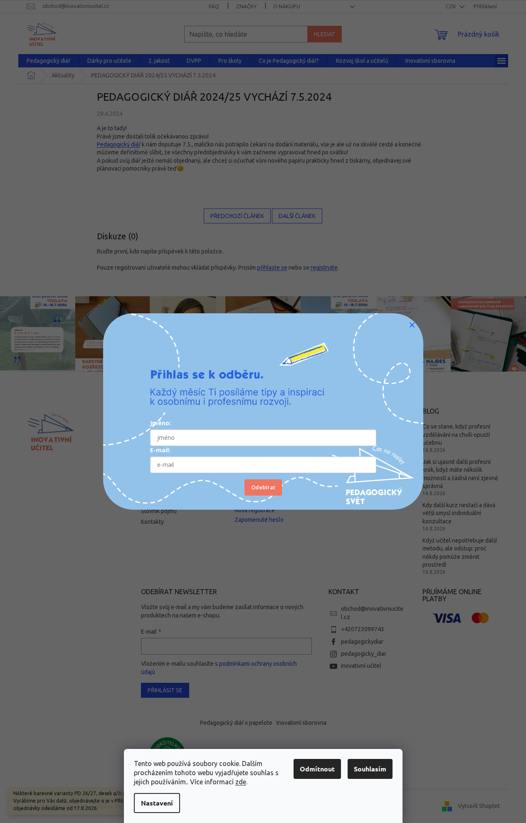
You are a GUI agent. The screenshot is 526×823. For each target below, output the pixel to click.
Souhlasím (370, 768)
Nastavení (157, 802)
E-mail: (160, 450)
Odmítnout (317, 768)
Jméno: (160, 423)
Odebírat (263, 487)
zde (240, 782)
